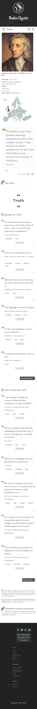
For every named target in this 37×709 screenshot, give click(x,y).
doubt (7, 293)
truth (7, 170)
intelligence (9, 238)
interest (8, 503)
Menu (14, 660)
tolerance (27, 263)
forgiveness (9, 263)
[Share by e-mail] (28, 174)
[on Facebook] (24, 174)
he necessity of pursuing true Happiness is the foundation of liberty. (18, 550)
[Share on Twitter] (21, 629)
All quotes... (27, 378)
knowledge (9, 444)
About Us (15, 684)
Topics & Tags (16, 655)
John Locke (9, 164)
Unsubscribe (16, 675)
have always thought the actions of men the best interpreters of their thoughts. (18, 400)
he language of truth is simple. (19, 307)
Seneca (6, 311)
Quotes (10, 29)
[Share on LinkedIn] (22, 243)
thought (22, 414)
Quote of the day (17, 667)
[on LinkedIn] (33, 174)
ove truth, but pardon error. (17, 253)
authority (8, 339)
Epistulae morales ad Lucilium (18, 311)
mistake (18, 263)
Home (14, 650)
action (7, 414)
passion (31, 503)
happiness (17, 564)
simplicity (18, 315)
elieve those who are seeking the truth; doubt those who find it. (18, 283)
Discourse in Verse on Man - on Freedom (21, 256)
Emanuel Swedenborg (10, 235)
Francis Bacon (8, 336)
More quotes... (29, 580)
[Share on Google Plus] (25, 629)
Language (8, 315)
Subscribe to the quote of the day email (24, 637)
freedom (8, 564)
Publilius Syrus (8, 360)
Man (15, 414)
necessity (26, 564)
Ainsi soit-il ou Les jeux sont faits (21, 289)
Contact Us (16, 686)
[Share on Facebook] (16, 243)
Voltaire (6, 256)
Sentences (17, 360)
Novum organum (18, 336)
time (16, 339)
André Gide (7, 289)
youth (24, 444)
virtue (17, 444)
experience (9, 469)
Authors (15, 657)
